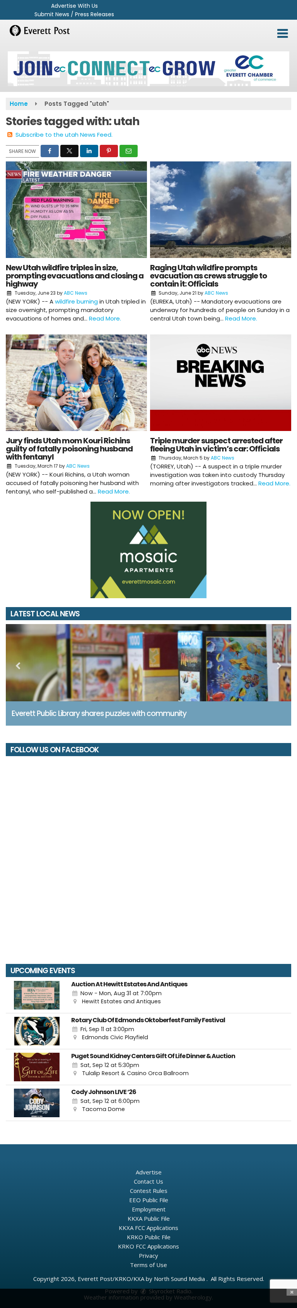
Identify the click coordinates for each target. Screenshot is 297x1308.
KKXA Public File (149, 1218)
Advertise (149, 1172)
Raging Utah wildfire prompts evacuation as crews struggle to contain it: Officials (208, 275)
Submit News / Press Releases (74, 14)
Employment (149, 1209)
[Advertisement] (148, 68)
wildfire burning (77, 301)
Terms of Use (148, 1265)
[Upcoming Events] (37, 995)
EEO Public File (148, 1200)
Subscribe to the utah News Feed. (64, 135)
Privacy (148, 1255)
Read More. (105, 318)
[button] (282, 33)
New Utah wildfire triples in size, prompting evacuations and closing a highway (74, 275)
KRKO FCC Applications (148, 1246)
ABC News (75, 293)
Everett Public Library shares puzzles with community (99, 713)
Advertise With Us (74, 6)
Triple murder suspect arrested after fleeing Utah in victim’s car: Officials (216, 444)
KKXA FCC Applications (148, 1228)
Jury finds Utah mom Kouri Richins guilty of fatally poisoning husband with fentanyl (69, 448)
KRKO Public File (149, 1237)
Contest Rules (148, 1190)
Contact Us (148, 1181)
